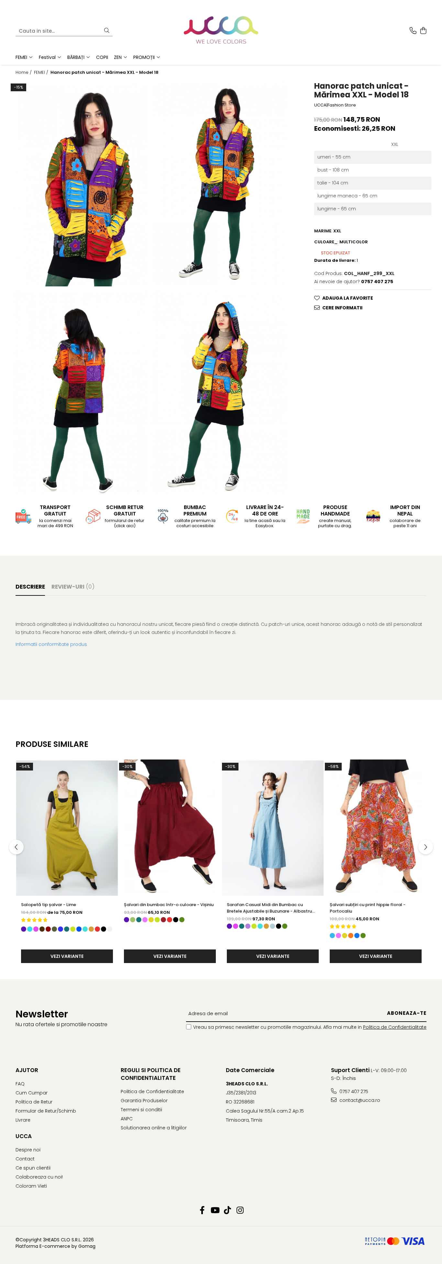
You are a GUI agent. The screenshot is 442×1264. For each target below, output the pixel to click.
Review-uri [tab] (72, 587)
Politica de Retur (34, 1102)
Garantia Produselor (144, 1100)
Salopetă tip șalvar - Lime (48, 905)
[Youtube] (214, 1210)
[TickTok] (227, 1210)
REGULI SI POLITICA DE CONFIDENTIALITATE (151, 1074)
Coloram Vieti (31, 1186)
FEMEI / (42, 72)
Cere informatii (342, 308)
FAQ (20, 1084)
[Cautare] (107, 31)
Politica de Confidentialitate (394, 1027)
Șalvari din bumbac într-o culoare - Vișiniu (169, 905)
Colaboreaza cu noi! (39, 1177)
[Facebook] (202, 1210)
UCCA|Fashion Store (335, 105)
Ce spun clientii (33, 1168)
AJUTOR (27, 1070)
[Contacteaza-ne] (413, 31)
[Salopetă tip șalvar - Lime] (67, 828)
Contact (25, 1159)
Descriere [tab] (30, 587)
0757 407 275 (353, 1091)
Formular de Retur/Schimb (46, 1111)
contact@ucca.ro (359, 1100)
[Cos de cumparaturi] (423, 31)
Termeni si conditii (141, 1109)
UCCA (24, 1136)
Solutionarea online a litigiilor (154, 1128)
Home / (24, 72)
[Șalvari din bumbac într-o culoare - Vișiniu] (170, 828)
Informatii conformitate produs (51, 644)
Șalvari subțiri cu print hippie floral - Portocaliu (367, 908)
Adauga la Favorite (347, 298)
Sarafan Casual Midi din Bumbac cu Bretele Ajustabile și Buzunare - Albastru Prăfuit (269, 908)
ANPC (127, 1118)
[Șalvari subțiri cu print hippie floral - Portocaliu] (375, 828)
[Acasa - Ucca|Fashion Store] (221, 31)
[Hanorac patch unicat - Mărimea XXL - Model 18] (80, 183)
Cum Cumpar (32, 1093)
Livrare (23, 1120)
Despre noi (28, 1150)
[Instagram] (240, 1210)
